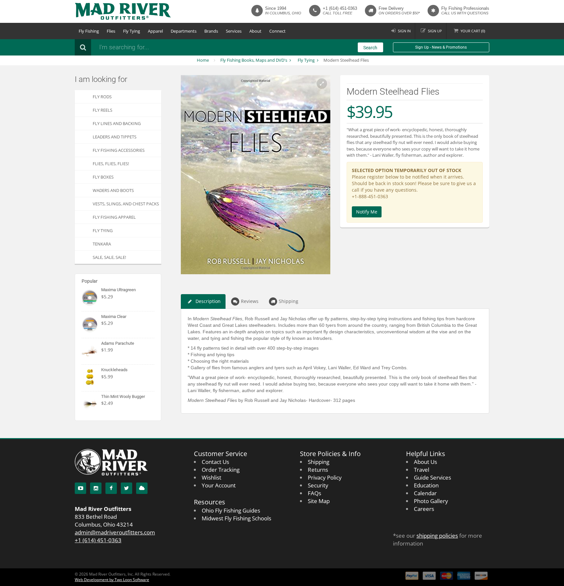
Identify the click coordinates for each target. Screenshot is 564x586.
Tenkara (102, 244)
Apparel (155, 31)
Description (208, 301)
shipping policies (437, 535)
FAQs (314, 493)
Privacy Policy (325, 477)
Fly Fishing (89, 31)
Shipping (288, 301)
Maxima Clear (113, 316)
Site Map (319, 501)
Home (203, 60)
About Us (425, 462)
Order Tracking (221, 469)
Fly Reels (102, 110)
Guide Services (432, 477)
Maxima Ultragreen (118, 289)
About (255, 31)
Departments (183, 31)
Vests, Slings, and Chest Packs (126, 204)
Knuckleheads (114, 369)
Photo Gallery (431, 501)
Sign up (435, 30)
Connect (277, 31)
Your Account (219, 485)
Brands (211, 31)
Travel (421, 469)
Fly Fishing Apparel (114, 217)
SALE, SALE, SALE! (109, 257)
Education (426, 485)
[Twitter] (126, 488)
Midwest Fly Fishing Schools (236, 518)
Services (234, 31)
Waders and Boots (113, 190)
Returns (318, 469)
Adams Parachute (117, 343)
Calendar (425, 493)
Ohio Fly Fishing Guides (231, 510)
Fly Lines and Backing (117, 123)
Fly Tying (131, 31)
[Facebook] (111, 488)
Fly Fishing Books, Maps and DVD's (253, 60)
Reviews (249, 301)
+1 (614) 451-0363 (340, 8)
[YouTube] (80, 488)
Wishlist (211, 477)
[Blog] (142, 488)
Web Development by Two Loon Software (112, 579)
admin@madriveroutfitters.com (115, 532)
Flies (111, 31)
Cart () (473, 30)
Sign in (404, 30)
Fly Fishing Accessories (119, 150)
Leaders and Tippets (114, 137)
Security (318, 485)
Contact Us (215, 462)
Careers (424, 509)
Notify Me (366, 212)
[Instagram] (96, 488)
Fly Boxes (103, 177)
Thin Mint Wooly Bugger (123, 396)
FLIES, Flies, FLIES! (111, 163)
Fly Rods (102, 97)
